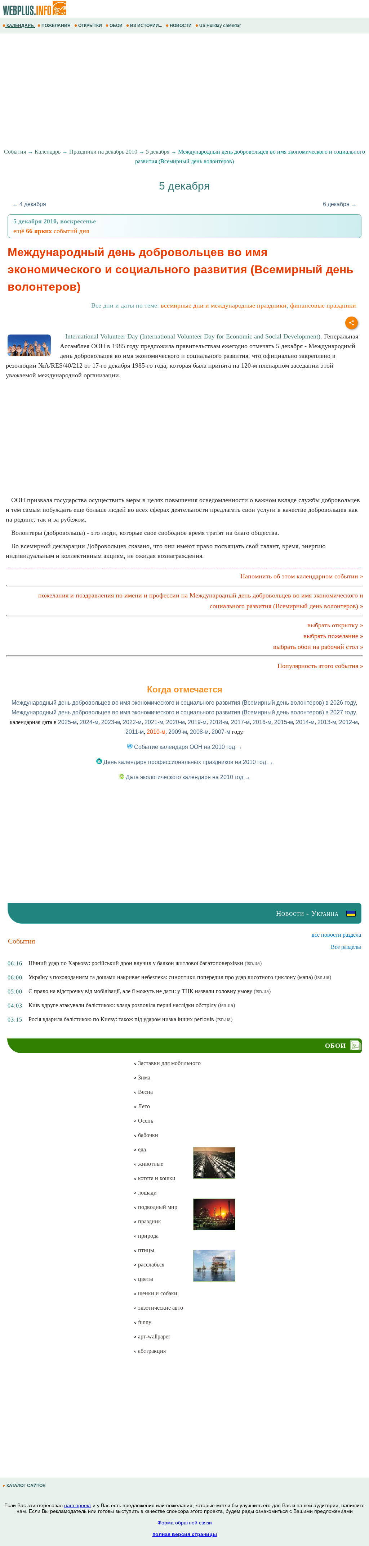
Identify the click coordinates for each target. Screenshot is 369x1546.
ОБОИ (116, 25)
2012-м (348, 722)
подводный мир (157, 1207)
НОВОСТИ (181, 25)
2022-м (132, 722)
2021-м (154, 722)
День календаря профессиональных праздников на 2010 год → (187, 762)
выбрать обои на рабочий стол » (318, 646)
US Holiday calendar (220, 25)
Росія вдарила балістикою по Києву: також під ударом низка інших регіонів (121, 1019)
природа (148, 1236)
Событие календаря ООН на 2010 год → (187, 747)
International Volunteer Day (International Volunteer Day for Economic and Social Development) (192, 336)
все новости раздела (336, 935)
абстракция (151, 1351)
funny (144, 1322)
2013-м (326, 722)
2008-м (199, 732)
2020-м (175, 722)
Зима (143, 1077)
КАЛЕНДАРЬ (20, 25)
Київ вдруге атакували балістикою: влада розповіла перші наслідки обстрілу (122, 1005)
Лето (143, 1106)
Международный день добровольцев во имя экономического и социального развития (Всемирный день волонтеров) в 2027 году (184, 712)
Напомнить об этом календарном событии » (301, 576)
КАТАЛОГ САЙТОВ (26, 1485)
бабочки (147, 1135)
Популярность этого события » (320, 665)
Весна (145, 1092)
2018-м (218, 722)
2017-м (240, 722)
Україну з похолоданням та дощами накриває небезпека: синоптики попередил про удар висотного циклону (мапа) (170, 977)
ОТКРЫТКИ (90, 25)
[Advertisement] (184, 91)
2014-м (305, 722)
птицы (145, 1250)
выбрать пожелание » (333, 636)
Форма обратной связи (184, 1522)
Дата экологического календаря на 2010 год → (187, 777)
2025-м (67, 722)
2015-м (283, 722)
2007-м (221, 732)
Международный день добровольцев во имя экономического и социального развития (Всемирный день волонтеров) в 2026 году (184, 703)
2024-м (89, 722)
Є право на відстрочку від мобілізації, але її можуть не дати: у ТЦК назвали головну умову (140, 991)
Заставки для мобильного (169, 1063)
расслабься (150, 1264)
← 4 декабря (29, 204)
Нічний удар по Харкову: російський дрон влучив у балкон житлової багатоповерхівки (135, 963)
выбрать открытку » (335, 625)
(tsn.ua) (253, 963)
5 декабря (157, 152)
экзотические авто (160, 1308)
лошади (147, 1193)
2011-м (134, 732)
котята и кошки (156, 1178)
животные (150, 1164)
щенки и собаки (157, 1293)
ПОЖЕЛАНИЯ (56, 25)
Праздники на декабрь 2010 (103, 152)
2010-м (156, 732)
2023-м (110, 722)
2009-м (177, 732)
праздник (149, 1221)
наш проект (77, 1505)
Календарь (48, 152)
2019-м (197, 722)
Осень (145, 1121)
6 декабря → (340, 204)
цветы (145, 1279)
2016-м (262, 722)
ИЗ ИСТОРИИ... (146, 25)
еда (141, 1149)
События (15, 152)
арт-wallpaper (153, 1336)
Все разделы (346, 947)
